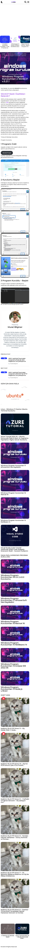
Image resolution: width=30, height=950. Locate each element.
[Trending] (3, 698)
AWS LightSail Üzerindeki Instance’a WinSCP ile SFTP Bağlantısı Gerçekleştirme (17, 374)
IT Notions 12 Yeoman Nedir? (7, 936)
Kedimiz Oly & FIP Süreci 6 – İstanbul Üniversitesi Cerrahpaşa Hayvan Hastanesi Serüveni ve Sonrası (14, 911)
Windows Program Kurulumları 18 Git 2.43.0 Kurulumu (12, 577)
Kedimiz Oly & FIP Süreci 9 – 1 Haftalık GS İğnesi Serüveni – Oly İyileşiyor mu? (15, 800)
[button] (2, 2)
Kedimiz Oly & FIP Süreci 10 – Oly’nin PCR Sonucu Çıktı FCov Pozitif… (14, 764)
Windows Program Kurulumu (14, 556)
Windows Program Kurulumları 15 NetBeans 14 (13, 521)
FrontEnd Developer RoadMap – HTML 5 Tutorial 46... (4, 45)
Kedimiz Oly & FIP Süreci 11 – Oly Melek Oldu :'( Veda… (13, 729)
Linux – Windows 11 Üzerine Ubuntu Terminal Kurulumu (14, 410)
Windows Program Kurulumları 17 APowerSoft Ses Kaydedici (13, 466)
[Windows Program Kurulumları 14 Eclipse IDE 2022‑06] (15, 655)
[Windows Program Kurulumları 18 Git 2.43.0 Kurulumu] (15, 566)
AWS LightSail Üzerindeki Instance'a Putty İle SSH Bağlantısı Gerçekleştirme (17, 360)
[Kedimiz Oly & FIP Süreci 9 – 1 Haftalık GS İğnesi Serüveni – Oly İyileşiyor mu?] (15, 782)
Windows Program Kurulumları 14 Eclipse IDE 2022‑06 (13, 666)
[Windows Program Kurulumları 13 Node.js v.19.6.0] (15, 678)
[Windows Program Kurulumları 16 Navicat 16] (15, 480)
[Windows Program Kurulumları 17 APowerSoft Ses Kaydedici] (15, 453)
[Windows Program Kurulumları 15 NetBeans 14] (15, 508)
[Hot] (3, 733)
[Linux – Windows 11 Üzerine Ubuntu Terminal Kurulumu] (15, 397)
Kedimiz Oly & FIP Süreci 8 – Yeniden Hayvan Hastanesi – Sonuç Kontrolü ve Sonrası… (14, 837)
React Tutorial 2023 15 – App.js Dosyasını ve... (25, 45)
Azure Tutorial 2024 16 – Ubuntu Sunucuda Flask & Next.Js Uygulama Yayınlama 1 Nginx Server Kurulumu (14, 438)
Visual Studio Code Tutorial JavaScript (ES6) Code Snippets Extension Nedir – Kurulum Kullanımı (14, 549)
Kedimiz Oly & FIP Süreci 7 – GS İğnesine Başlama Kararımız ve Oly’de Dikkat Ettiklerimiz (15, 874)
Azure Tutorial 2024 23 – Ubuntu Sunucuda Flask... (22, 937)
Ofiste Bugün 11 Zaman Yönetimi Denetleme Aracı (15, 45)
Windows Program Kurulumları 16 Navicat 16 (13, 493)
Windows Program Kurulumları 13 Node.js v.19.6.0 (11, 689)
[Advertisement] (15, 20)
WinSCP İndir (7, 153)
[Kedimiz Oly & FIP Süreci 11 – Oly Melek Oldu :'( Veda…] (15, 712)
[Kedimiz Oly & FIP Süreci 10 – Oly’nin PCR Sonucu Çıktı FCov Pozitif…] (15, 747)
